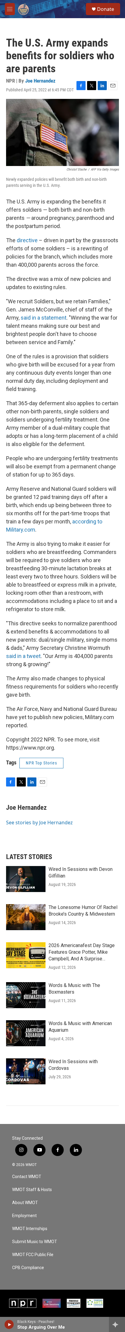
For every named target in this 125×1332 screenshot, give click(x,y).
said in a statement (43, 317)
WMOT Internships (29, 1228)
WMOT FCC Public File (32, 1254)
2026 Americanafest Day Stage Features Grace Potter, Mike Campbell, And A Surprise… (82, 952)
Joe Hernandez (40, 81)
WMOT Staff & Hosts (32, 1189)
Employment (24, 1215)
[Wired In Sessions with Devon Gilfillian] (26, 879)
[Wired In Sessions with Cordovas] (26, 1071)
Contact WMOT (26, 1176)
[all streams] (117, 1324)
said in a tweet (23, 656)
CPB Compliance (28, 1267)
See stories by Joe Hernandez (39, 822)
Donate (105, 9)
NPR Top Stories (41, 762)
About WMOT (25, 1202)
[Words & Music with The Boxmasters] (26, 995)
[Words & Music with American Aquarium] (26, 1033)
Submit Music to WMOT (34, 1241)
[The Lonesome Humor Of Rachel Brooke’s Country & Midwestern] (26, 917)
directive (27, 240)
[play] (9, 1324)
